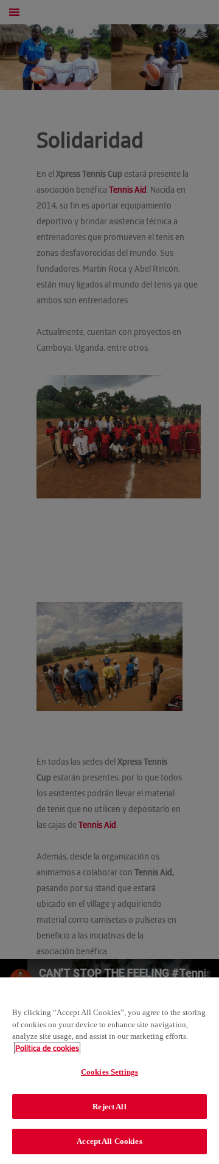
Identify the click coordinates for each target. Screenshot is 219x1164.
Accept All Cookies (109, 1141)
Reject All (109, 1106)
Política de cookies (47, 1048)
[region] (109, 1070)
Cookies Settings (109, 1071)
